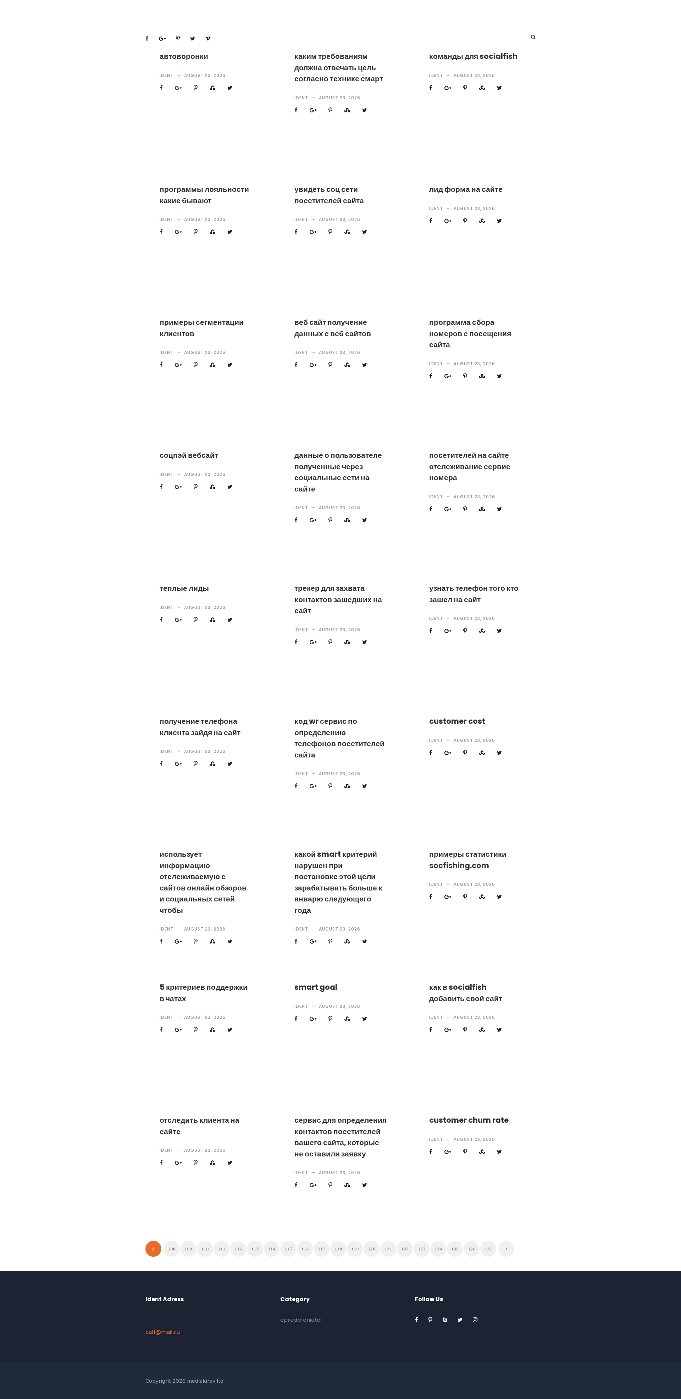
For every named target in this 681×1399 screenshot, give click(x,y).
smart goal (315, 987)
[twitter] (461, 1319)
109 (188, 1248)
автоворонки (184, 56)
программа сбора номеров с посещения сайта (470, 333)
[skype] (446, 1319)
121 (388, 1248)
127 (488, 1248)
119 (355, 1248)
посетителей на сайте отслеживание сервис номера (469, 466)
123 (421, 1248)
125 (455, 1248)
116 (305, 1248)
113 (255, 1248)
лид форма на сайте (466, 189)
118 (338, 1248)
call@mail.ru (162, 1331)
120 (371, 1248)
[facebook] (417, 1319)
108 (171, 1248)
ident (166, 75)
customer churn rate (469, 1120)
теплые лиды (184, 588)
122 (405, 1248)
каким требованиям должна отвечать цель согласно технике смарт (338, 67)
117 (321, 1248)
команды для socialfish (473, 56)
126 (471, 1248)
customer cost (457, 721)
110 (205, 1248)
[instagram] (475, 1319)
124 (438, 1248)
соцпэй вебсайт (189, 455)
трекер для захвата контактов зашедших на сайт (338, 599)
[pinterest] (431, 1319)
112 (238, 1248)
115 (288, 1248)
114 (271, 1248)
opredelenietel (301, 1319)
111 (221, 1248)
